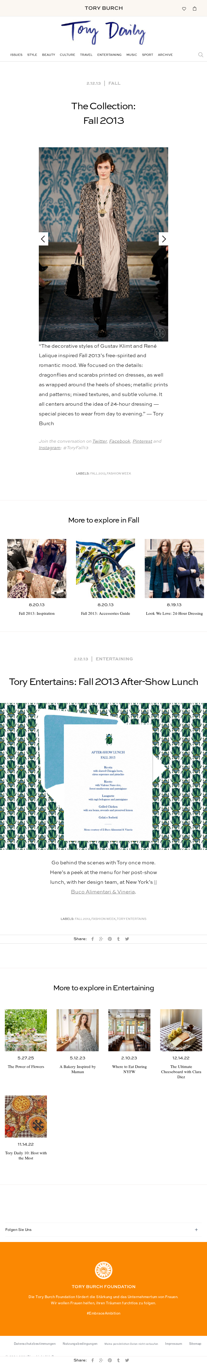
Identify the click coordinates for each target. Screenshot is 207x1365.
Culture (67, 55)
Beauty (48, 55)
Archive (165, 55)
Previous (45, 238)
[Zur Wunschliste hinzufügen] (184, 8)
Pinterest (142, 441)
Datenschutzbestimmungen (35, 1344)
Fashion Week (119, 473)
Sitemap (195, 1344)
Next (161, 238)
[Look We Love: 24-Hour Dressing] (174, 568)
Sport (147, 55)
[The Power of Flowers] (26, 1030)
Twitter (99, 441)
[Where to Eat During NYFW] (129, 1030)
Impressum (173, 1344)
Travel (86, 55)
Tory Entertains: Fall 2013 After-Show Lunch (103, 682)
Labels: (83, 473)
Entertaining (109, 55)
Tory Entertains (131, 919)
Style (32, 55)
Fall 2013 (97, 473)
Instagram (50, 448)
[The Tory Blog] (103, 33)
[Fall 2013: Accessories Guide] (105, 568)
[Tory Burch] (103, 8)
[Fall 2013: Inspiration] (36, 568)
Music (131, 55)
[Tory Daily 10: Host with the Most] (26, 1117)
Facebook (119, 441)
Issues (16, 55)
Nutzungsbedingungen (80, 1344)
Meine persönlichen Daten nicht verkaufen (131, 1344)
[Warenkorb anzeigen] (194, 8)
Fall (114, 83)
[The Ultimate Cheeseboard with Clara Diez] (181, 1030)
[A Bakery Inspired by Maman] (78, 1030)
